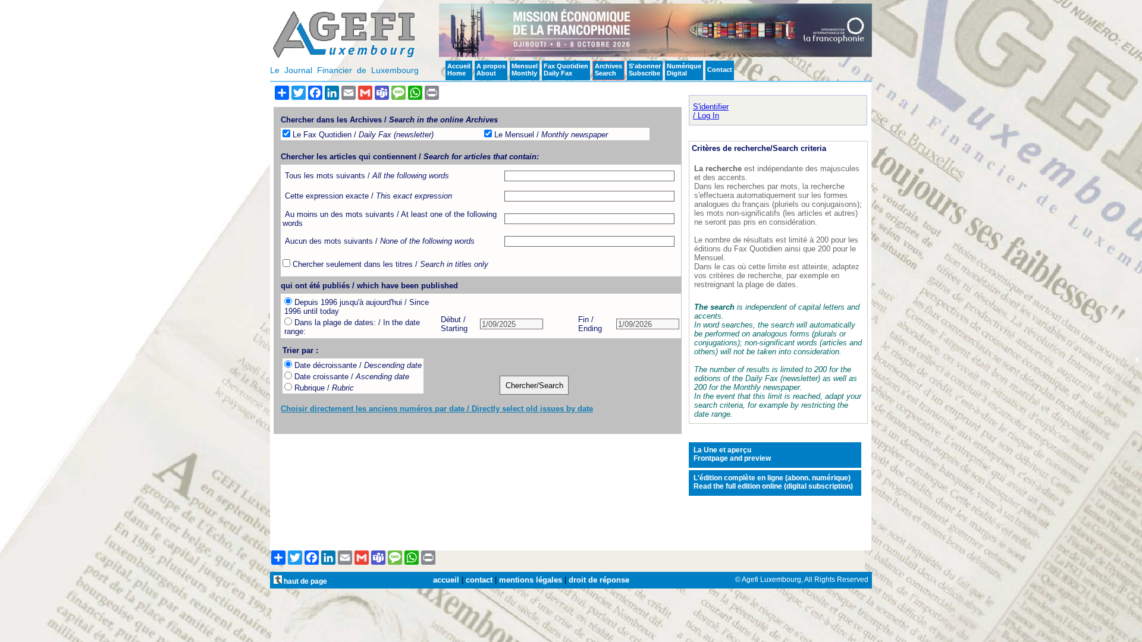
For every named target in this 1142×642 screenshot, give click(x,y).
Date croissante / (350, 376)
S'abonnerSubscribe (645, 69)
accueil (446, 579)
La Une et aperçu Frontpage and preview (732, 454)
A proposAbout (491, 69)
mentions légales (530, 579)
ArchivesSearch (608, 69)
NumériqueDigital (684, 69)
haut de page (304, 581)
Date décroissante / (357, 365)
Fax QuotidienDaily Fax (566, 69)
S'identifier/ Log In (711, 111)
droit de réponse (599, 579)
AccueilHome (458, 69)
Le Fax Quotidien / (362, 134)
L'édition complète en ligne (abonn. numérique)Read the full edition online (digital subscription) (773, 482)
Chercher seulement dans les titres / (389, 264)
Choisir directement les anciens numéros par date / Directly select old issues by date (437, 408)
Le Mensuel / (550, 134)
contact (479, 579)
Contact (719, 69)
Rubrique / (323, 387)
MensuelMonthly (525, 69)
